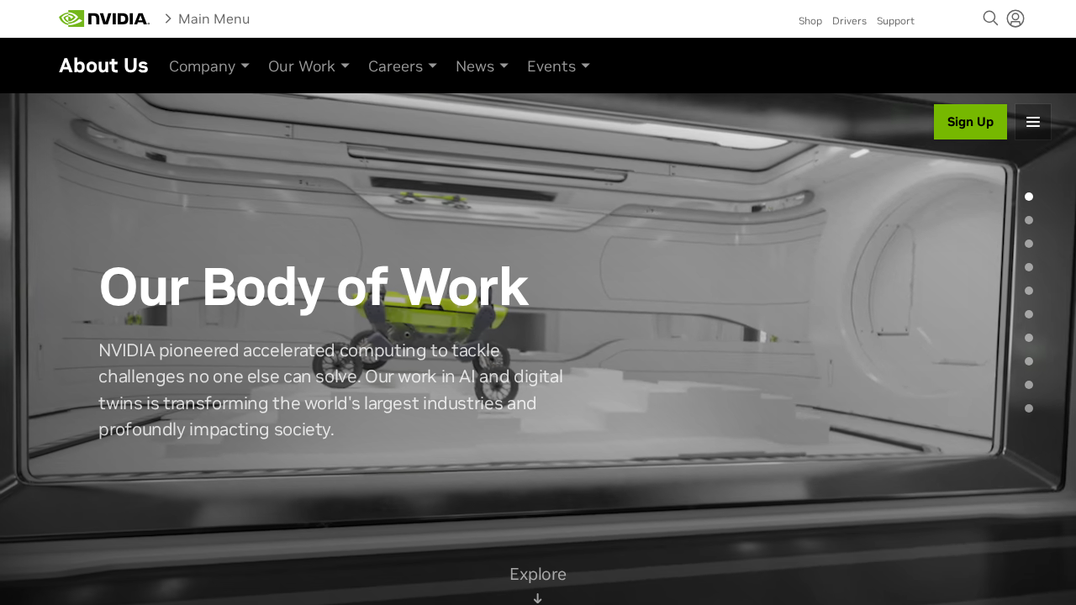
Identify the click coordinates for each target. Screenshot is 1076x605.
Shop (810, 20)
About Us (103, 65)
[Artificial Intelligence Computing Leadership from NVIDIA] (104, 18)
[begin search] (991, 18)
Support (896, 20)
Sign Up (970, 121)
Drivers (849, 20)
